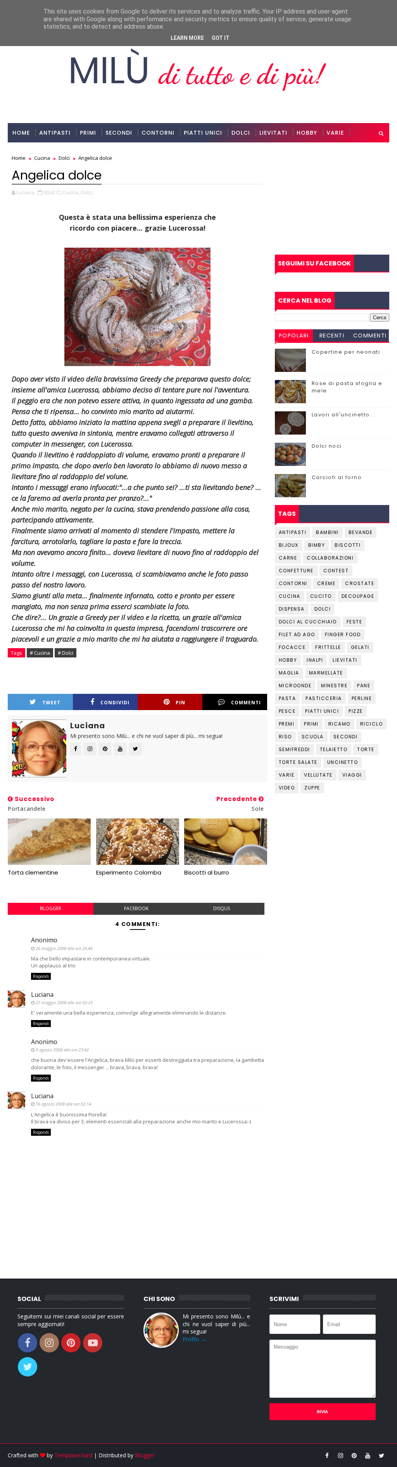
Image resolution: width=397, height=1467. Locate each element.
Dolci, (87, 192)
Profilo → (194, 1339)
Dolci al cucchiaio (308, 621)
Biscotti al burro (206, 872)
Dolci (240, 133)
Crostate (359, 583)
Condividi (114, 702)
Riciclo (371, 724)
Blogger (145, 1455)
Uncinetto (342, 762)
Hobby (307, 133)
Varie (335, 133)
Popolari (294, 335)
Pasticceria (324, 698)
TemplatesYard (73, 1455)
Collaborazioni (39, 152)
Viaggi (352, 775)
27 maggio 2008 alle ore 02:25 (64, 1002)
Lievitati (273, 133)
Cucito (321, 596)
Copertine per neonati (346, 352)
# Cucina (40, 652)
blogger (50, 908)
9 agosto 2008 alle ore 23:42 (62, 1050)
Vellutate (318, 775)
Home (21, 133)
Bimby (316, 545)
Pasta (287, 698)
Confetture (296, 570)
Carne (288, 558)
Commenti (246, 702)
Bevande (361, 532)
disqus (221, 908)
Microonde (295, 685)
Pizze (356, 711)
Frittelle (328, 647)
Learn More (187, 38)
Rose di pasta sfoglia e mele (347, 387)
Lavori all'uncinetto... (343, 414)
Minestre (334, 685)
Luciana (42, 994)
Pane (363, 685)
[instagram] (341, 1455)
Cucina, (70, 192)
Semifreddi (294, 749)
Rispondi (41, 976)
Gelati (360, 647)
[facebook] (327, 1455)
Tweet (51, 702)
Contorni (158, 133)
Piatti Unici (203, 133)
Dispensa (292, 609)
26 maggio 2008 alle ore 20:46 (64, 948)
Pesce (287, 711)
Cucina (289, 596)
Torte (366, 749)
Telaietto (334, 749)
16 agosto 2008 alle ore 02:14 (63, 1104)
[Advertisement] (332, 198)
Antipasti (55, 133)
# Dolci (65, 652)
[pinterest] (354, 1455)
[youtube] (368, 1455)
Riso (285, 736)
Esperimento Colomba (128, 872)
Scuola (313, 736)
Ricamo (339, 724)
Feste (354, 621)
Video (287, 787)
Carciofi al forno (337, 477)
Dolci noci (327, 446)
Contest (336, 570)
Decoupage (358, 596)
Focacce (292, 647)
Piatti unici (322, 711)
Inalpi (315, 660)
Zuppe (312, 787)
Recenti (332, 335)
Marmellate (326, 672)
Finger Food (343, 634)
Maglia (289, 672)
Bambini (327, 532)
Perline (362, 698)
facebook (136, 908)
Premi (287, 724)
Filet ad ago (297, 634)
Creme (326, 583)
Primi (88, 133)
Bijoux (289, 545)
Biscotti (348, 545)
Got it (221, 38)
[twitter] (381, 1455)
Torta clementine (33, 872)
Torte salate (298, 762)
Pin (180, 702)
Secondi (118, 133)
